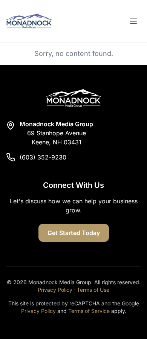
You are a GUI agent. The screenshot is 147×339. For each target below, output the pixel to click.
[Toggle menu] (133, 21)
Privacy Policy (55, 289)
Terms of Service (89, 311)
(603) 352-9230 (43, 157)
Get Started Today (73, 233)
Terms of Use (93, 289)
